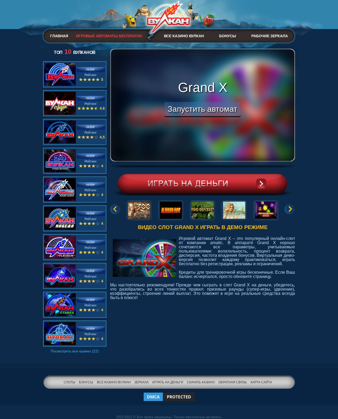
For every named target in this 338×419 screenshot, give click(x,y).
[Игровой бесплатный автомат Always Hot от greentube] (171, 209)
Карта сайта (261, 382)
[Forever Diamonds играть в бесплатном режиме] (234, 209)
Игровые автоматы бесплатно (109, 36)
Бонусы (227, 36)
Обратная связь (232, 382)
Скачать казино (201, 382)
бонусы (86, 382)
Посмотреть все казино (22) (75, 351)
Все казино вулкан (184, 36)
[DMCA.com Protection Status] (169, 393)
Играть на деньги (167, 382)
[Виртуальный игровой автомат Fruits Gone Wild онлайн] (266, 209)
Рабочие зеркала (269, 36)
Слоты (69, 382)
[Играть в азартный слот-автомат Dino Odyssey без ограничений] (202, 209)
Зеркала (141, 382)
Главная (59, 36)
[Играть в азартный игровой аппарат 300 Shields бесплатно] (139, 209)
